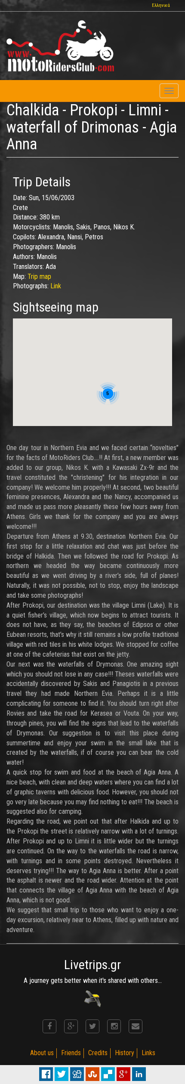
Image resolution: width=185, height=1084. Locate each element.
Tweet (61, 1074)
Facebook (46, 1074)
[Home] (60, 45)
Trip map (39, 276)
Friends (71, 1053)
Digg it (77, 1074)
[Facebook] (49, 1026)
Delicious (108, 1074)
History (124, 1053)
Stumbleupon (92, 1074)
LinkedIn (139, 1074)
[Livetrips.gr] (92, 998)
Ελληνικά (161, 5)
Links (148, 1053)
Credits (98, 1053)
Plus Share (123, 1074)
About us (42, 1053)
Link (55, 286)
